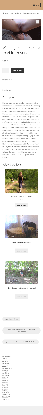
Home (6, 13)
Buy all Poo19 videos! (11, 319)
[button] (37, 21)
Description (6, 90)
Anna (11, 13)
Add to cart (17, 70)
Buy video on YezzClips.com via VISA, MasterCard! (20, 342)
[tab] (21, 90)
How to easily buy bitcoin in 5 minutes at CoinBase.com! (21, 330)
